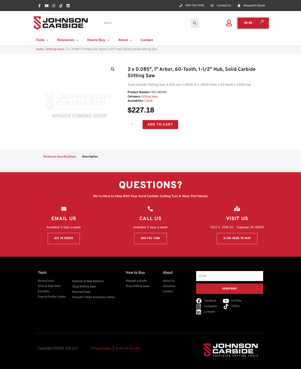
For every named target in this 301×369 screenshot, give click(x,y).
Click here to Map (237, 238)
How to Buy (96, 40)
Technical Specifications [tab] (59, 157)
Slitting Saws (55, 49)
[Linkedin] (67, 5)
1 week (148, 101)
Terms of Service (127, 348)
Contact (147, 40)
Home (40, 49)
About (123, 40)
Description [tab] (90, 157)
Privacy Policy (101, 348)
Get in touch (63, 238)
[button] (113, 69)
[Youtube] (46, 5)
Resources (65, 40)
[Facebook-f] (39, 5)
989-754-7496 (150, 238)
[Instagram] (53, 5)
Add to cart (160, 124)
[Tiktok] (60, 5)
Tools (40, 40)
